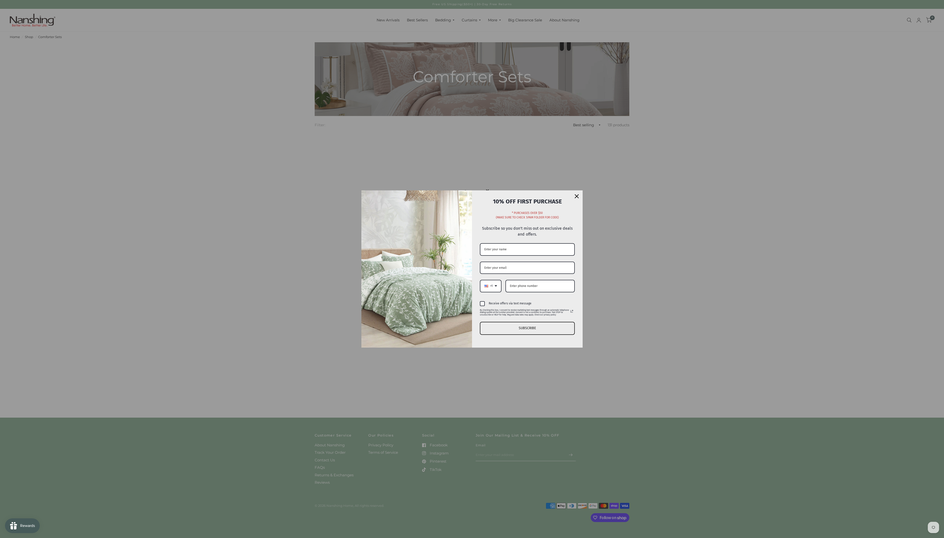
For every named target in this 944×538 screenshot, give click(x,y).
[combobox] (491, 286)
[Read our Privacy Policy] (572, 311)
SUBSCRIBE (527, 328)
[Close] (577, 196)
